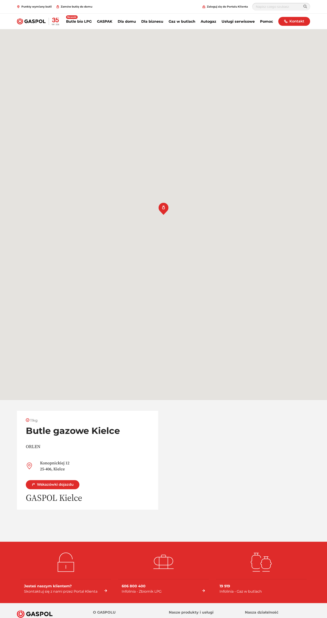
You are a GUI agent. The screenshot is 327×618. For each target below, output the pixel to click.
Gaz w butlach (182, 21)
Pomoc (266, 21)
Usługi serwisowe (238, 21)
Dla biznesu (152, 21)
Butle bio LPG (79, 21)
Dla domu (127, 21)
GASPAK (104, 21)
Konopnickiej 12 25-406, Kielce (54, 466)
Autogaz (208, 21)
